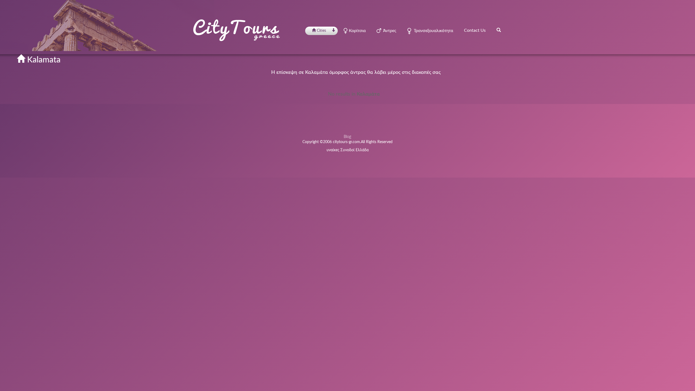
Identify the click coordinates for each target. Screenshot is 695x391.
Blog (347, 137)
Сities (321, 31)
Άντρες (388, 31)
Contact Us (475, 30)
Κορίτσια (357, 31)
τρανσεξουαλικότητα (432, 31)
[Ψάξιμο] (498, 30)
